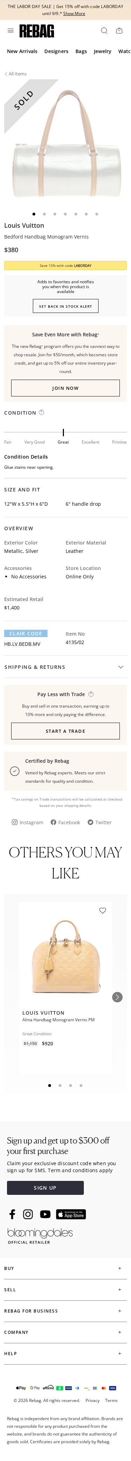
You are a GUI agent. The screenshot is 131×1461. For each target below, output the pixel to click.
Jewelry (102, 51)
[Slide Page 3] (70, 1085)
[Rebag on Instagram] (28, 1214)
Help (10, 1354)
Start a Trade (66, 731)
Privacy (93, 1400)
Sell (10, 1290)
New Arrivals (22, 51)
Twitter (103, 822)
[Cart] (119, 30)
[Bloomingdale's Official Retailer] (40, 1235)
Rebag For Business (31, 1311)
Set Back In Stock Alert (65, 306)
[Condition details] (41, 412)
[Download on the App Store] (71, 1214)
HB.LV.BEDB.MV (22, 644)
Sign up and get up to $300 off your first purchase (58, 1145)
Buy (9, 1268)
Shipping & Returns (35, 667)
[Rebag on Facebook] (13, 1214)
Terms (111, 1400)
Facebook (69, 822)
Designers (56, 51)
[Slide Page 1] (49, 1085)
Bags (81, 51)
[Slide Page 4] (81, 1085)
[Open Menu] (10, 30)
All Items (18, 74)
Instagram (31, 822)
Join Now (65, 388)
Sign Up (45, 1187)
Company (16, 1332)
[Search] (103, 30)
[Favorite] (103, 910)
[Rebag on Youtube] (46, 1214)
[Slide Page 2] (60, 1085)
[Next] (117, 997)
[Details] (91, 694)
